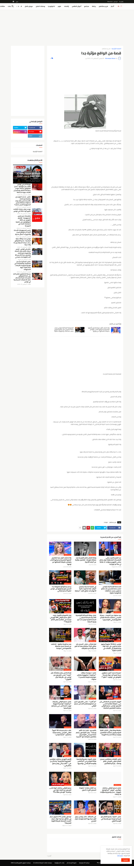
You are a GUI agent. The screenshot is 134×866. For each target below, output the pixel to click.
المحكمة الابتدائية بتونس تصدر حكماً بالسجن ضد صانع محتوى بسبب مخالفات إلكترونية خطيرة (63, 329)
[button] (18, 6)
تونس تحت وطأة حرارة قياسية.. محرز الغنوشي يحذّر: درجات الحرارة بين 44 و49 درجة (22, 242)
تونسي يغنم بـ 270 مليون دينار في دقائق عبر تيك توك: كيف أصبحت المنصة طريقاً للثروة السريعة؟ (60, 820)
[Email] (84, 528)
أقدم (49, 856)
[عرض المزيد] (80, 528)
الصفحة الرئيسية (116, 49)
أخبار (112, 6)
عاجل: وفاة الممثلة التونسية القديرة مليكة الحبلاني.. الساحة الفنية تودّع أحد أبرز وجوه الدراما (86, 618)
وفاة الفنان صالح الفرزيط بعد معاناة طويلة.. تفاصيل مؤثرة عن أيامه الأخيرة (85, 560)
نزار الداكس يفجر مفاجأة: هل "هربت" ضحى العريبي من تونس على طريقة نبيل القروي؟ (61, 676)
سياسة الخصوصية (84, 862)
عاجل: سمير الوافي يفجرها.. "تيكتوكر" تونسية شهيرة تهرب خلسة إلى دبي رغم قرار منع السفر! (61, 705)
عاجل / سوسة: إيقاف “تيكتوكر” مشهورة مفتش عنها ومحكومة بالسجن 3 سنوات (86, 676)
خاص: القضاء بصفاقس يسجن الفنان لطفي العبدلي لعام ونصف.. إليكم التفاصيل (110, 761)
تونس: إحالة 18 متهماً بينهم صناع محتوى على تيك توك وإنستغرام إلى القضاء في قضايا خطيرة (111, 647)
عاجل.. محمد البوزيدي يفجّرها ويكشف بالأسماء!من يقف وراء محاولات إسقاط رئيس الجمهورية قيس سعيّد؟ (22, 201)
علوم (59, 6)
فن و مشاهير (103, 6)
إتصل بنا (121, 1)
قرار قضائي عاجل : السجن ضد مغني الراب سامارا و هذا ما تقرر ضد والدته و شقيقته (85, 646)
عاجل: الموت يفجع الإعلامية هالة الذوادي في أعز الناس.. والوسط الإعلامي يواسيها (86, 761)
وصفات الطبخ (40, 6)
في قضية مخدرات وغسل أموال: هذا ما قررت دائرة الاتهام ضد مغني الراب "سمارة (85, 589)
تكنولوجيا (51, 6)
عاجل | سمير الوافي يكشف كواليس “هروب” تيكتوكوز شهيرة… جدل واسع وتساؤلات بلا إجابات (110, 791)
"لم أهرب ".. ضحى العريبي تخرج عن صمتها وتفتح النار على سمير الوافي (85, 704)
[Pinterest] (88, 528)
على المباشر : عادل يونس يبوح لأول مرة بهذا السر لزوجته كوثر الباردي (85, 819)
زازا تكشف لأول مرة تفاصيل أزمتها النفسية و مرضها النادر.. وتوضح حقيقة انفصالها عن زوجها (99, 329)
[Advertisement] (67, 27)
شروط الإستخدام (71, 862)
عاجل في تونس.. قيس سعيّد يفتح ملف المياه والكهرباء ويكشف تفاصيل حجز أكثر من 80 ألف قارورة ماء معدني (23, 253)
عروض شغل (29, 6)
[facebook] (13, 1)
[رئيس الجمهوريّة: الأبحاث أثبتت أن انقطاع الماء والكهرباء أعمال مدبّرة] (37, 232)
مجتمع (86, 6)
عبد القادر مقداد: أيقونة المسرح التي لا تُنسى (87, 789)
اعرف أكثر (120, 855)
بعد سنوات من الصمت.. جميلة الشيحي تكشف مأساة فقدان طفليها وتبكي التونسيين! (110, 617)
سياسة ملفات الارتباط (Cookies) (42, 862)
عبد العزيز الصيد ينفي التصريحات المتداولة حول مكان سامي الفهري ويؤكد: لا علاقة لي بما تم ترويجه (110, 561)
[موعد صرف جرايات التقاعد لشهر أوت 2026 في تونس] (37, 211)
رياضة (94, 6)
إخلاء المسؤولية (59, 862)
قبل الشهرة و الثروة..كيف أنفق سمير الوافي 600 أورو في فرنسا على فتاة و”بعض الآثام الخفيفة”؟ (60, 618)
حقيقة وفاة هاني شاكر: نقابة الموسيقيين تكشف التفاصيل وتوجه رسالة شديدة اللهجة (110, 732)
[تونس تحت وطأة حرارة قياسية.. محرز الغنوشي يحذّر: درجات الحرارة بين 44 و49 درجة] (37, 241)
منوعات (106, 522)
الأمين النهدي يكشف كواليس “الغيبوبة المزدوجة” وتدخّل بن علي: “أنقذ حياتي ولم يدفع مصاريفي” (60, 762)
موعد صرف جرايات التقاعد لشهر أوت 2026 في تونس (22, 210)
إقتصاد (66, 6)
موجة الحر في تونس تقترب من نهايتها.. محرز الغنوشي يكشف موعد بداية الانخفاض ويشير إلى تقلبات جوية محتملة (22, 188)
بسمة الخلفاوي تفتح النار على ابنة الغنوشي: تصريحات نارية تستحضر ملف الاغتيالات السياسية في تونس (22, 278)
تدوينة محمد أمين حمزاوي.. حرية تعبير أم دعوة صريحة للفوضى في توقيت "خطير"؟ (111, 675)
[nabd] (17, 1)
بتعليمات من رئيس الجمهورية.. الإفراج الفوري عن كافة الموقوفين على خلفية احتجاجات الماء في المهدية (23, 221)
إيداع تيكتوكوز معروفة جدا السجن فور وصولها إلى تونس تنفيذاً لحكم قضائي (60, 589)
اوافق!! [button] (125, 860)
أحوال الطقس (76, 6)
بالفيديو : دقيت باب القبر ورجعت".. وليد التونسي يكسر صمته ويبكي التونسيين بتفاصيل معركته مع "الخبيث (86, 733)
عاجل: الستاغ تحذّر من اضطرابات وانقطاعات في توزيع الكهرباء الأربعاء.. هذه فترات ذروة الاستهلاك (22, 266)
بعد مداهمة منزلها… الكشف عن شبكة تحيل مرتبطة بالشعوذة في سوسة (61, 646)
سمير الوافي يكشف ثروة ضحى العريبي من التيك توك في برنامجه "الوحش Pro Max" (60, 790)
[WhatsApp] (92, 528)
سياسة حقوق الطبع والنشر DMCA (21, 862)
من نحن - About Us (112, 1)
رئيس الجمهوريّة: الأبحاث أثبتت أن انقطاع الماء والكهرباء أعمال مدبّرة (22, 232)
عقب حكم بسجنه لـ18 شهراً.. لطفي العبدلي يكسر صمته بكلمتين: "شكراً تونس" (61, 732)
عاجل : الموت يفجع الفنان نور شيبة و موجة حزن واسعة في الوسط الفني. (111, 819)
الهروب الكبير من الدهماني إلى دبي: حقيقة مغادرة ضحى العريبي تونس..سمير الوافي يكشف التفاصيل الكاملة (110, 705)
